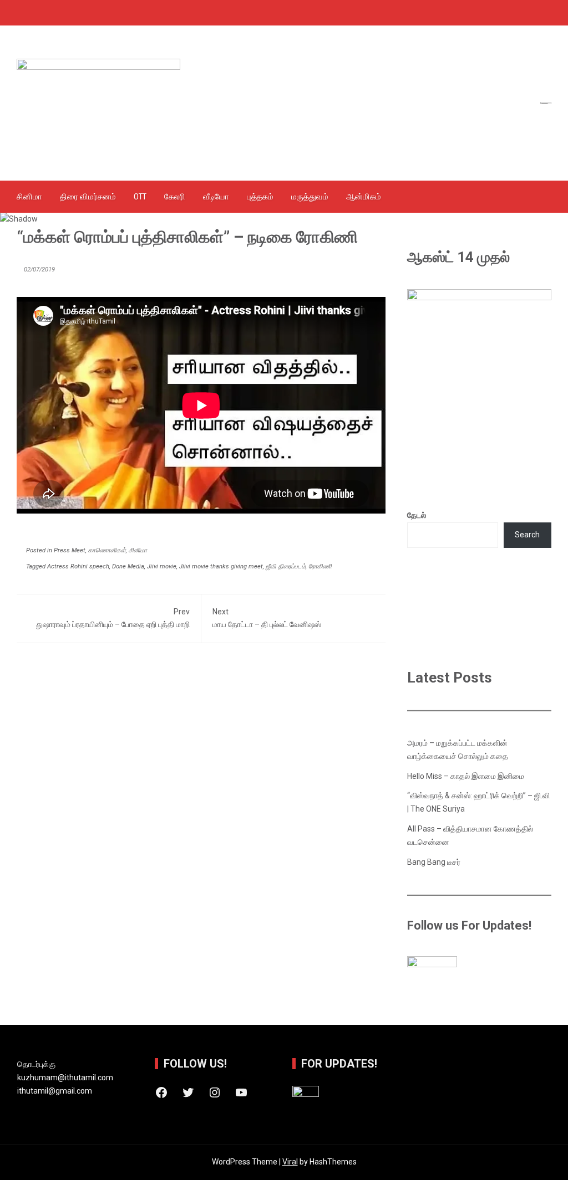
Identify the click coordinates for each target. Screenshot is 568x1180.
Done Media (128, 566)
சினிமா (29, 197)
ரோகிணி (320, 566)
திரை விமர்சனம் (88, 197)
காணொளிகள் (107, 550)
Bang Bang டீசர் (433, 862)
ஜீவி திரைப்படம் (286, 566)
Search (527, 534)
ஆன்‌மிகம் (363, 197)
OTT (140, 197)
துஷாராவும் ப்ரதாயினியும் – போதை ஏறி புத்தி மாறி (113, 618)
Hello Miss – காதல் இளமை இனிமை (465, 776)
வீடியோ (216, 197)
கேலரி (174, 197)
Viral (290, 1161)
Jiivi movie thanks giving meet (221, 566)
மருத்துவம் (309, 197)
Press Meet (69, 550)
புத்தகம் (260, 197)
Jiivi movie (161, 566)
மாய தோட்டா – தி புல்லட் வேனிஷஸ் (266, 618)
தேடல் (416, 515)
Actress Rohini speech (78, 566)
